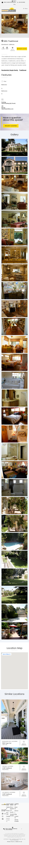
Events (11, 812)
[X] (5, 813)
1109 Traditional (7, 794)
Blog (14, 4)
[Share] (3, 47)
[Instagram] (2, 816)
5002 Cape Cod (6, 743)
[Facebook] (2, 819)
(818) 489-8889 (22, 2)
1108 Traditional (7, 768)
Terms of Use (18, 841)
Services (16, 811)
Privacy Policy (10, 841)
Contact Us (16, 817)
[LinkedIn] (2, 813)
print (7, 49)
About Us (15, 808)
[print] (7, 47)
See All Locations (8, 820)
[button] (3, 24)
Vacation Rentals (12, 815)
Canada (8, 816)
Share (3, 49)
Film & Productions (12, 809)
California (8, 808)
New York (7, 813)
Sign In (14, 0)
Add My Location (16, 820)
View (5, 2)
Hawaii (7, 810)
